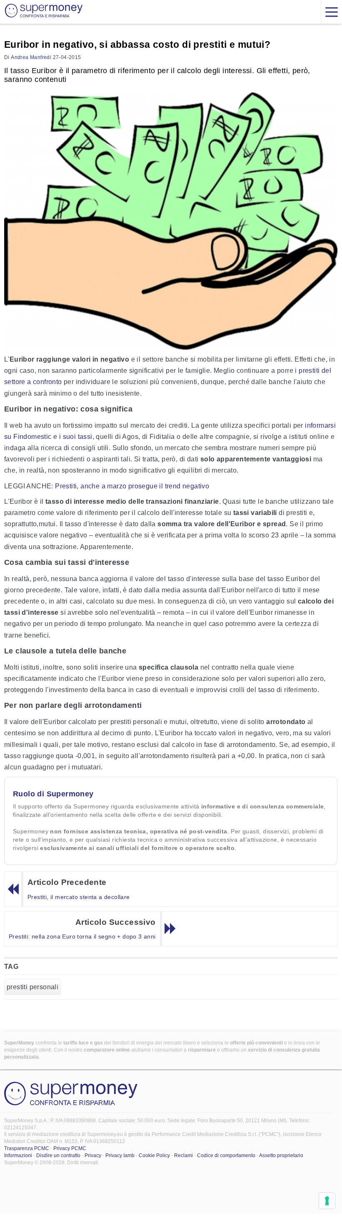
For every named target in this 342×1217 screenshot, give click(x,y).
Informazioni (18, 1155)
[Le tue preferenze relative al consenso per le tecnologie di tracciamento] (327, 1201)
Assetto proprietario (281, 1155)
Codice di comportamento (226, 1155)
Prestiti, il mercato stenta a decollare (78, 897)
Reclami (183, 1155)
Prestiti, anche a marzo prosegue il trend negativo (132, 486)
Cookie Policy (154, 1155)
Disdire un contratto (58, 1155)
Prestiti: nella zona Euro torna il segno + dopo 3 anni (82, 936)
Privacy (93, 1155)
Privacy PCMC (69, 1148)
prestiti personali (32, 986)
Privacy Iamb (120, 1155)
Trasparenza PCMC (26, 1148)
